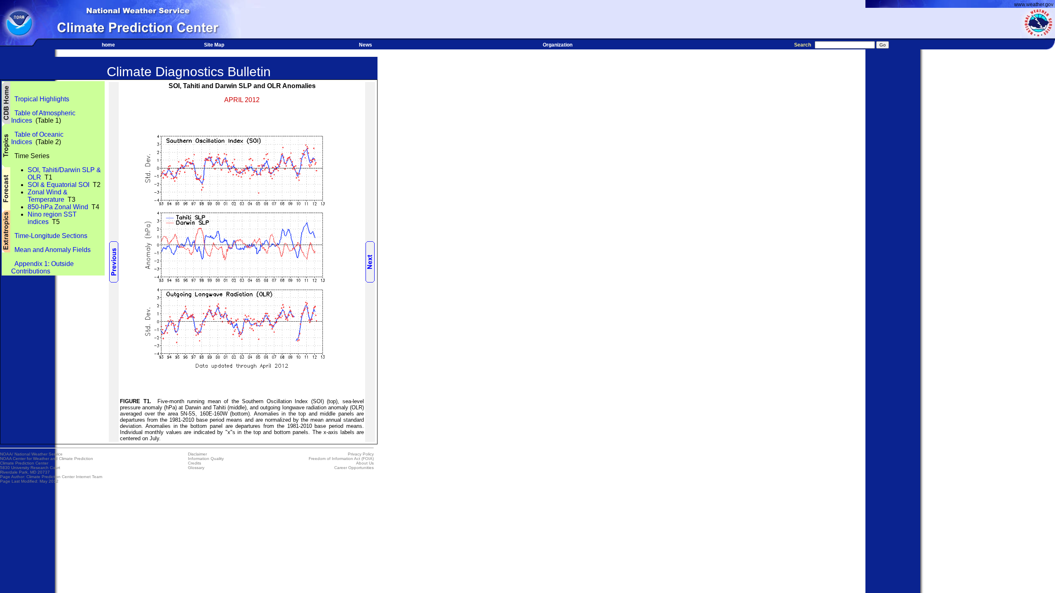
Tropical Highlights (40, 99)
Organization (557, 45)
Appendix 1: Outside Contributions (42, 267)
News (365, 45)
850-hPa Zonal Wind (58, 206)
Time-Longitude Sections (49, 235)
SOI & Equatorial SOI (58, 184)
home (108, 45)
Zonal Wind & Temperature (48, 196)
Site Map (214, 45)
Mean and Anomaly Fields (51, 249)
